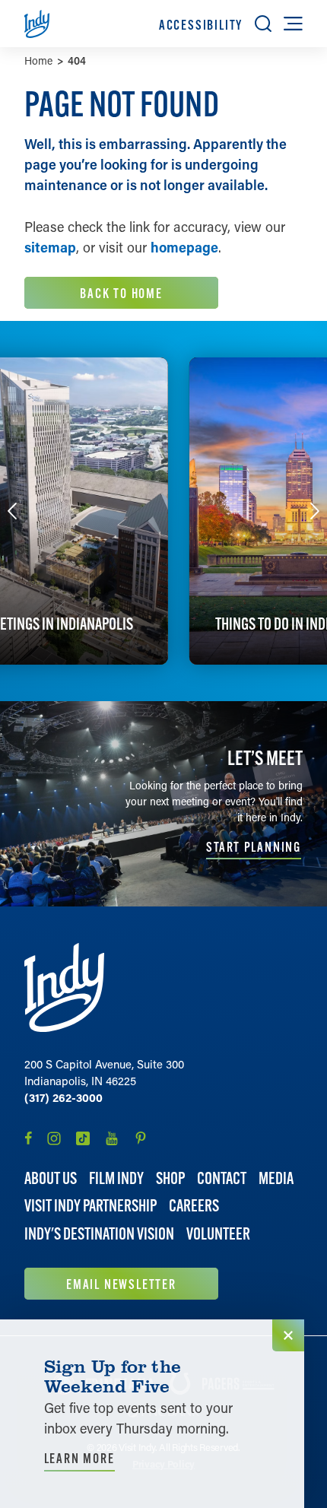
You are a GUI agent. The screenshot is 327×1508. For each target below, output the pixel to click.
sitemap (50, 247)
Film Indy (116, 1178)
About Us (50, 1178)
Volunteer (218, 1234)
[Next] (314, 511)
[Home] (64, 987)
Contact (221, 1178)
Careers (194, 1205)
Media (276, 1178)
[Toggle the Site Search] (263, 23)
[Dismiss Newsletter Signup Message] (288, 1335)
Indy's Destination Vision (99, 1234)
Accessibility (201, 24)
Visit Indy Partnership (90, 1205)
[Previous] (12, 511)
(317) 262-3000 (63, 1097)
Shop (170, 1178)
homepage (184, 247)
